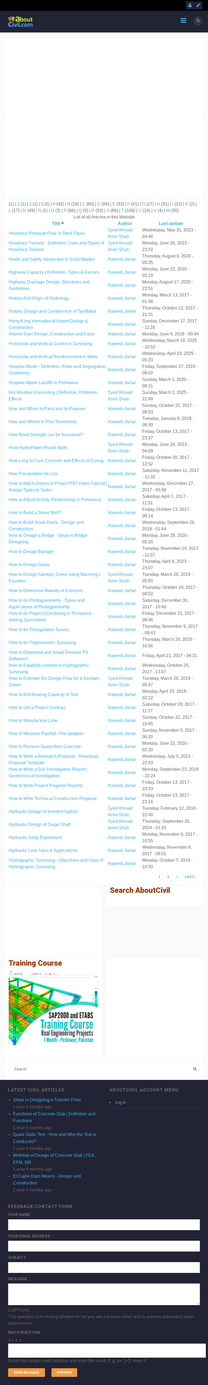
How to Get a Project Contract (37, 707)
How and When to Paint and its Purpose (47, 408)
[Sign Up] (198, 5)
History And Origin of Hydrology (39, 298)
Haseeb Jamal (122, 259)
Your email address (29, 1236)
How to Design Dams (29, 564)
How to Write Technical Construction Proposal (53, 798)
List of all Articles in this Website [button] (104, 217)
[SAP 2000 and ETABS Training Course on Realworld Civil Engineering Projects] (53, 1008)
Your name (19, 1215)
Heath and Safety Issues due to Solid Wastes (52, 259)
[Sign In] (190, 5)
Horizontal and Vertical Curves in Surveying (50, 343)
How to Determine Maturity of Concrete (46, 590)
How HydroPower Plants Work (38, 447)
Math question (24, 1332)
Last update (171, 223)
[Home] (20, 21)
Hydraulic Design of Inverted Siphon (43, 811)
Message (17, 1279)
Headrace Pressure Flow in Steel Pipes (46, 233)
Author (125, 223)
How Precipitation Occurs (33, 473)
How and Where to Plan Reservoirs (42, 421)
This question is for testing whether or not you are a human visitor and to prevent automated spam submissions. (101, 1335)
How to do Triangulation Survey (39, 629)
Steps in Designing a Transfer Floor (47, 1099)
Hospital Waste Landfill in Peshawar (43, 382)
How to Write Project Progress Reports (46, 785)
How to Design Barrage (31, 551)
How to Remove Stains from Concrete (45, 746)
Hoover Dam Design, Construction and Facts (52, 334)
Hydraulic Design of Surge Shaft (39, 824)
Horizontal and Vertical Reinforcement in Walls (53, 356)
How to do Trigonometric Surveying (42, 642)
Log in (120, 1102)
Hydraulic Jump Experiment (35, 837)
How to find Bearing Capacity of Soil (43, 694)
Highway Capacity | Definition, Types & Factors (54, 272)
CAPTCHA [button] (19, 1310)
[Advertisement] (104, 77)
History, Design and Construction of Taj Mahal (52, 311)
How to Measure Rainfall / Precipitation (46, 733)
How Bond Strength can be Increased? (46, 434)
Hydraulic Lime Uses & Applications (43, 850)
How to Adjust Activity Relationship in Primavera (55, 499)
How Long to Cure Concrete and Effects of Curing (56, 460)
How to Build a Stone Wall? (35, 512)
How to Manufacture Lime (33, 720)
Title (58, 223)
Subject (17, 1257)
